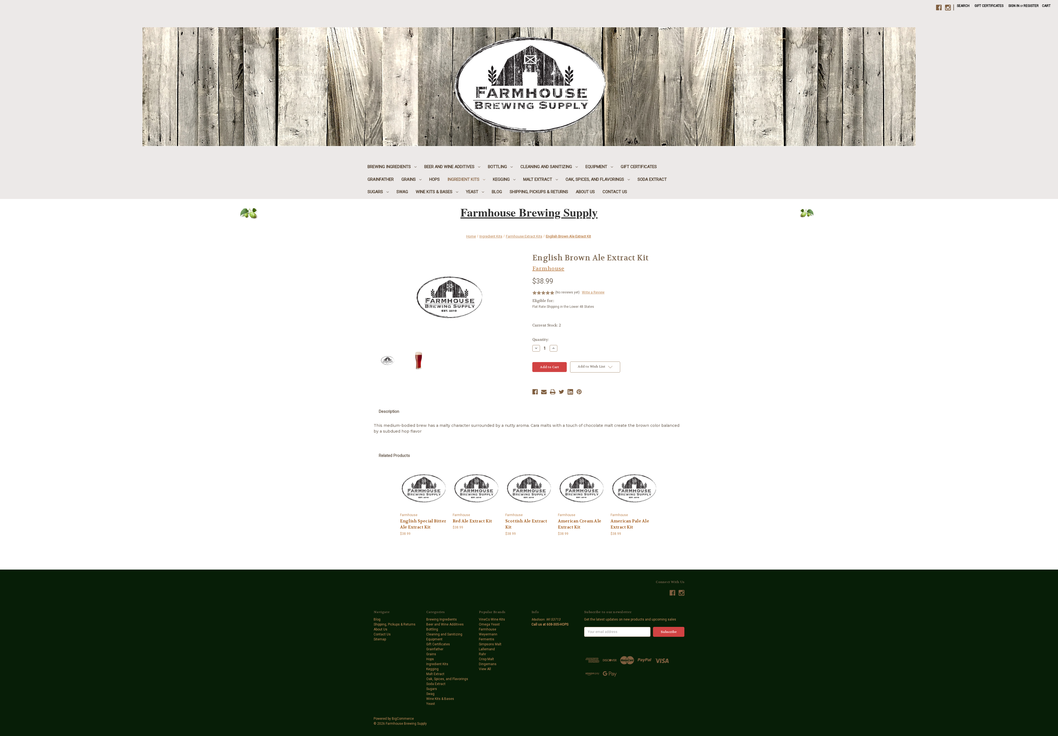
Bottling (498, 166)
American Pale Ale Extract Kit (630, 524)
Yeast (472, 191)
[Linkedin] (570, 392)
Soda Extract (652, 179)
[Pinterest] (579, 392)
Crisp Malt (486, 659)
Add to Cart (424, 488)
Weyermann (488, 634)
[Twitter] (561, 392)
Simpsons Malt (490, 644)
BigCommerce (403, 719)
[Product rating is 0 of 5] (543, 293)
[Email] (544, 392)
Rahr (482, 654)
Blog (497, 191)
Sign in (1013, 6)
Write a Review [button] (593, 292)
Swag (402, 191)
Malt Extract (538, 179)
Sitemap (380, 639)
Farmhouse (487, 629)
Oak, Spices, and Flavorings (595, 179)
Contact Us (615, 191)
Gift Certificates (989, 6)
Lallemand (487, 649)
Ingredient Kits (464, 179)
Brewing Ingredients (390, 166)
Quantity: (540, 339)
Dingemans (487, 664)
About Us (585, 191)
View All (485, 669)
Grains (409, 179)
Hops (434, 179)
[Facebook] (535, 392)
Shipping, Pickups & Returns (539, 191)
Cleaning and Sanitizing (546, 166)
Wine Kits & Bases (435, 191)
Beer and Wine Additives (450, 166)
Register (1031, 6)
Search (963, 6)
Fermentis (486, 639)
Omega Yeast (489, 624)
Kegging (502, 179)
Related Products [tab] (394, 455)
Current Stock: (546, 325)
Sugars (376, 191)
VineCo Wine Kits (492, 619)
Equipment (596, 166)
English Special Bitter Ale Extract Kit (423, 524)
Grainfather (381, 179)
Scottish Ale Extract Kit (526, 524)
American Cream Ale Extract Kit (579, 524)
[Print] (552, 392)
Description (389, 411)
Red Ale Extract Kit (472, 521)
